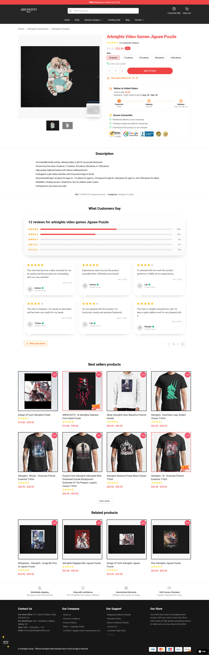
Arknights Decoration (37, 29)
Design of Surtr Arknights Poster (34, 415)
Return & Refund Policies (118, 622)
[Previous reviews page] (168, 344)
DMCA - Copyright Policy (73, 626)
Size (109, 53)
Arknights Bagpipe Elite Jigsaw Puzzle (81, 563)
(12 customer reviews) (129, 43)
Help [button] (204, 651)
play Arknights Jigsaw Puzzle (166, 563)
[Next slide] (98, 77)
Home (21, 29)
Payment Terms (114, 619)
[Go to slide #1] (53, 125)
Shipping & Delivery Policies (119, 615)
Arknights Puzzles (61, 29)
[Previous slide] (22, 77)
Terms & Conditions (71, 619)
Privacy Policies (70, 622)
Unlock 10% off (5, 642)
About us (67, 615)
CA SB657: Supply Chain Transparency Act (81, 630)
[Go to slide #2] (67, 125)
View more (104, 501)
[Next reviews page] (182, 344)
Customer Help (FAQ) (116, 630)
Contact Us (112, 626)
